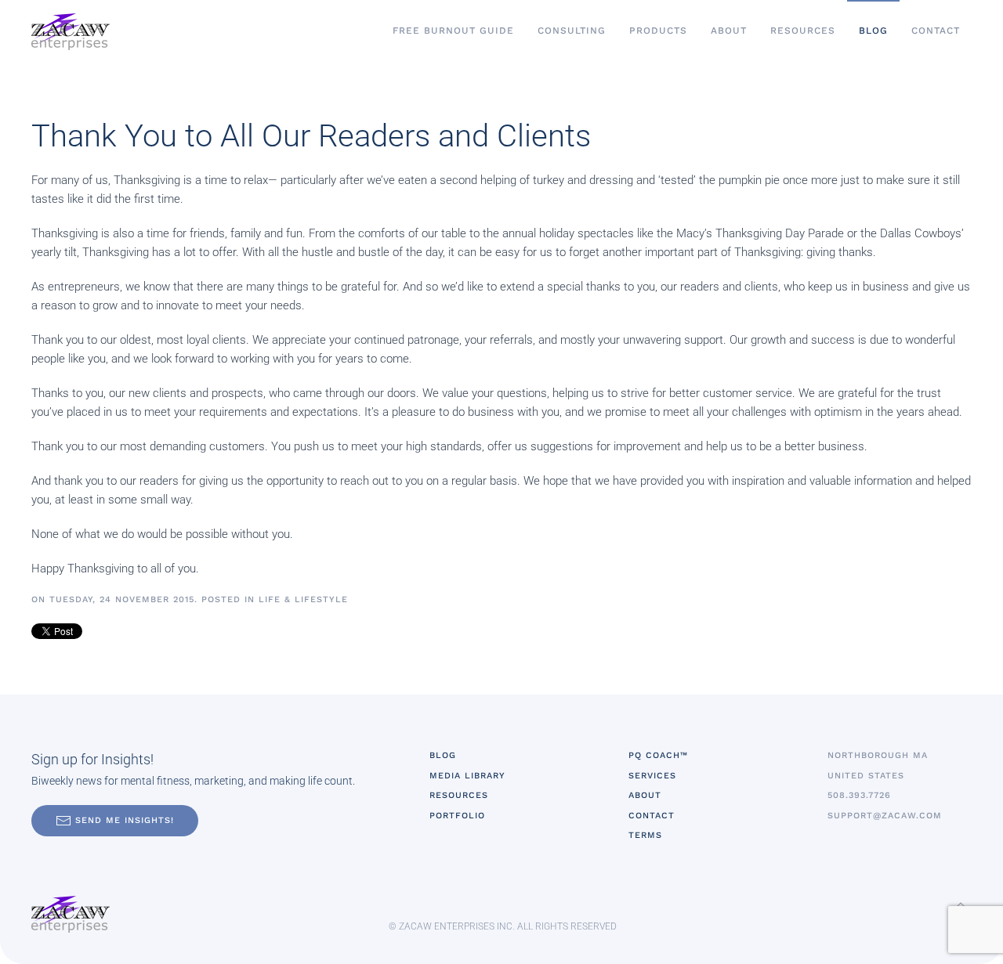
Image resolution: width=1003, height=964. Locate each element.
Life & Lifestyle (303, 599)
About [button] (729, 30)
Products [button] (658, 30)
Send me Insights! (124, 820)
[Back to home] (70, 31)
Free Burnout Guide (453, 30)
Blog (873, 30)
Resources (802, 30)
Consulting (572, 30)
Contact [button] (935, 30)
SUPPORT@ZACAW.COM (884, 816)
